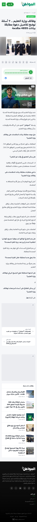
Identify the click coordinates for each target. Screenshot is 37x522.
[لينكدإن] (16, 62)
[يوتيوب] (20, 488)
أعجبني (27, 78)
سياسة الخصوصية (29, 501)
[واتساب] (26, 62)
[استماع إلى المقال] (31, 72)
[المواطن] (28, 4)
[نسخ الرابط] (13, 62)
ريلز (9, 4)
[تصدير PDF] (6, 62)
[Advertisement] (18, 315)
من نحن (32, 499)
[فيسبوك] (23, 62)
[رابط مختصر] (9, 62)
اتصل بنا (32, 504)
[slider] (16, 73)
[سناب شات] (16, 488)
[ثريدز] (11, 488)
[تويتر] (33, 488)
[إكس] (19, 62)
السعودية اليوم (27, 12)
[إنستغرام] (24, 488)
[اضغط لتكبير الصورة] (18, 46)
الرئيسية (33, 12)
